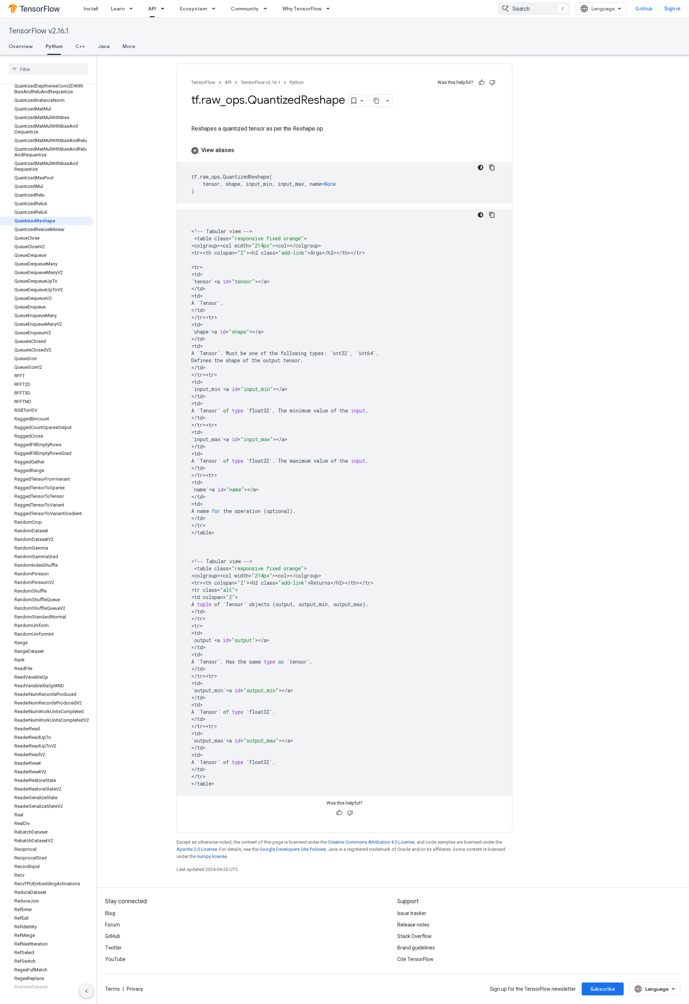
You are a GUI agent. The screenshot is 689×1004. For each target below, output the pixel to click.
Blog (110, 913)
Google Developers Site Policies (292, 849)
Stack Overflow (414, 936)
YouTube (115, 959)
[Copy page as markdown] (376, 101)
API (152, 8)
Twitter (113, 948)
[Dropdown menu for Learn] (133, 8)
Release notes (413, 925)
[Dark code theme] (480, 167)
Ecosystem (193, 8)
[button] (344, 150)
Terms (112, 989)
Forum (112, 925)
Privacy (135, 989)
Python (54, 46)
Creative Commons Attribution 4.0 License (371, 842)
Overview (21, 46)
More (128, 46)
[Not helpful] (492, 82)
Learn (118, 8)
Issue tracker (411, 913)
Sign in (672, 8)
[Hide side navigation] (86, 991)
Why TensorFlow (302, 8)
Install (91, 8)
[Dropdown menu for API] (164, 8)
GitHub (644, 8)
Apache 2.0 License (197, 849)
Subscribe (602, 989)
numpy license (212, 856)
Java (103, 46)
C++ (80, 46)
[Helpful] (481, 82)
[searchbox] (48, 69)
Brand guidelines (416, 948)
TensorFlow (203, 82)
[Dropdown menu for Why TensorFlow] (330, 8)
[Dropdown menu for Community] (267, 8)
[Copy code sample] (492, 167)
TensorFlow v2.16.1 (39, 31)
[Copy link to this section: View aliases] (241, 150)
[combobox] (534, 8)
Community (245, 8)
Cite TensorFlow (415, 959)
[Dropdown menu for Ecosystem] (215, 8)
